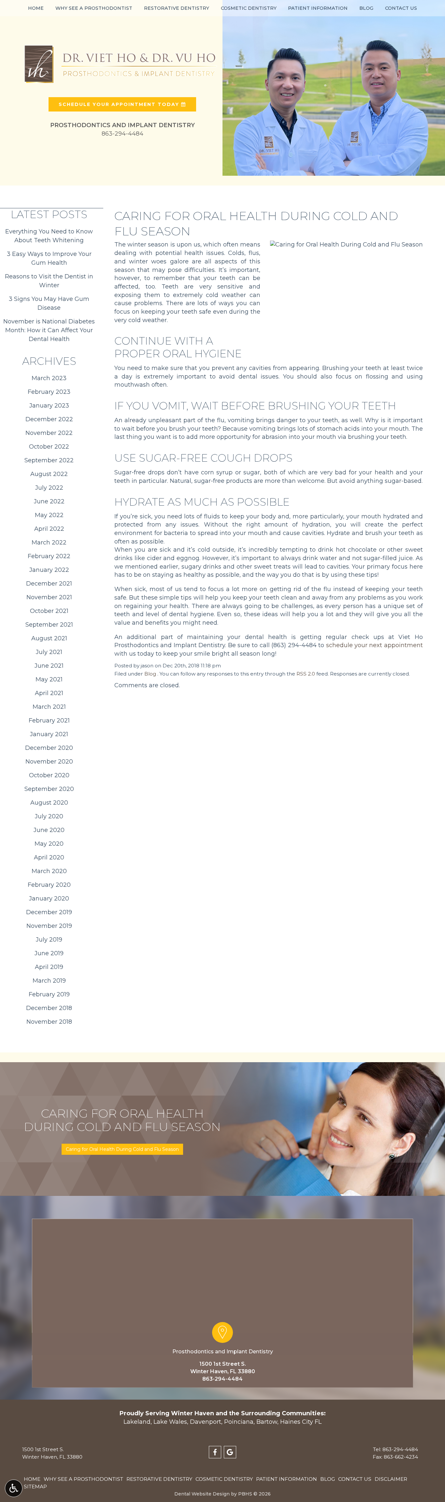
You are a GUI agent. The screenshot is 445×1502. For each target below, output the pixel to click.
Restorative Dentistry (176, 8)
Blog (366, 8)
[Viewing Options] (13, 1488)
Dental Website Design (202, 1494)
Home (36, 8)
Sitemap (35, 1486)
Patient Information (318, 8)
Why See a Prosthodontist (93, 8)
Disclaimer (391, 1479)
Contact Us (401, 8)
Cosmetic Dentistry (249, 8)
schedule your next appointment (374, 645)
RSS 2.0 (305, 674)
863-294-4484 (222, 1379)
